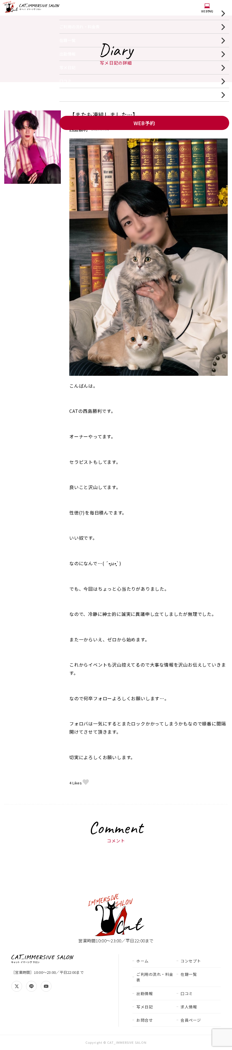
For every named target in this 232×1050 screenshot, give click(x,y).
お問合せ (144, 1020)
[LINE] (31, 986)
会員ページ (191, 1020)
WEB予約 (207, 11)
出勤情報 (67, 54)
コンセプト (191, 961)
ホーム (65, 13)
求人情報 (67, 94)
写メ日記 (67, 67)
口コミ (65, 81)
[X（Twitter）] (16, 986)
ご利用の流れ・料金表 (79, 26)
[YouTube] (46, 986)
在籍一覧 (67, 40)
